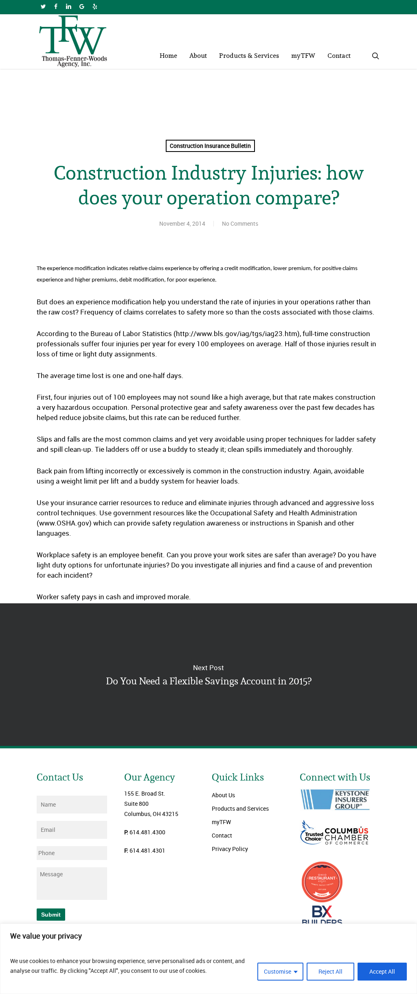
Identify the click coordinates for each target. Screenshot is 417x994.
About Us (223, 795)
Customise (277, 971)
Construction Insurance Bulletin (210, 146)
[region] (208, 959)
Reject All (330, 971)
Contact (222, 835)
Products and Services (240, 808)
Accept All (382, 971)
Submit (51, 914)
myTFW (221, 822)
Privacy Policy (230, 849)
